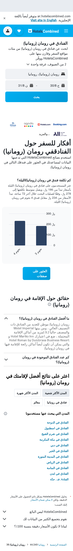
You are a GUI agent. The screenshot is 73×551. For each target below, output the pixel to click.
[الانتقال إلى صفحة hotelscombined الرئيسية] (43, 31)
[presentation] (49, 304)
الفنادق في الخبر (59, 451)
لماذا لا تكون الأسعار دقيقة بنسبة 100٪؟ (40, 526)
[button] (4, 18)
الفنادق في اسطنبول (56, 428)
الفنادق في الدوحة (58, 422)
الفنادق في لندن (59, 473)
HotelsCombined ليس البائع (48, 512)
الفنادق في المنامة (58, 468)
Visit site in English (44, 20)
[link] (36, 273)
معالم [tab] (37, 402)
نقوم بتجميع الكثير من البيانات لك (45, 519)
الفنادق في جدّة (59, 479)
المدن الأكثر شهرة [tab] (27, 393)
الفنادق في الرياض (58, 462)
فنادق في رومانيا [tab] (57, 402)
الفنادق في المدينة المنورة (53, 456)
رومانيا (41, 544)
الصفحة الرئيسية (58, 544)
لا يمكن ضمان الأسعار (42, 499)
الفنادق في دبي (59, 445)
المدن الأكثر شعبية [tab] (56, 393)
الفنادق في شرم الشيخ (55, 434)
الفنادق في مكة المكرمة (54, 439)
